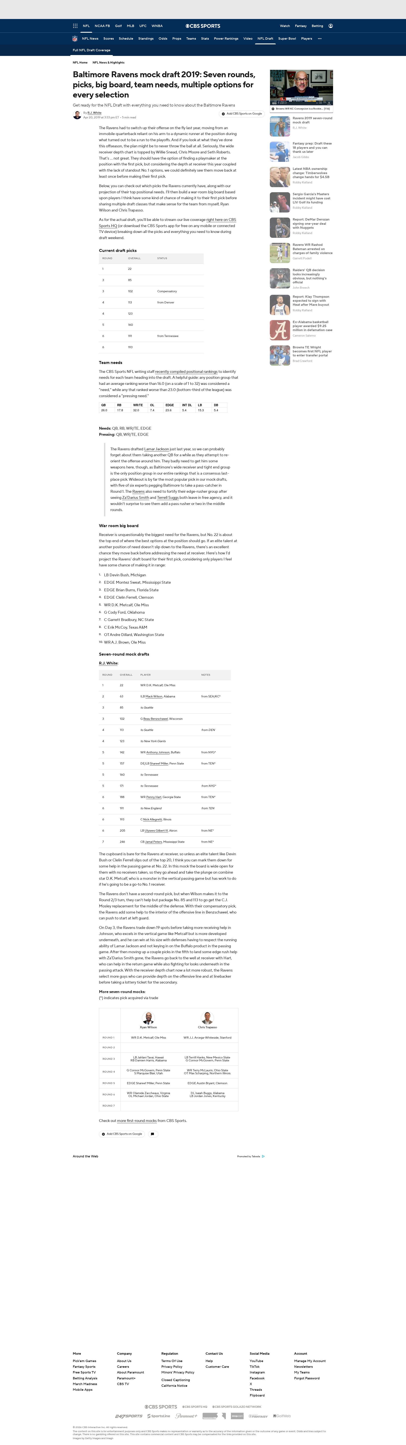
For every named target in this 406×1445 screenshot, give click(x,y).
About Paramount (130, 1372)
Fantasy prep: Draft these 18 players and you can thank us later (312, 147)
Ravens (138, 491)
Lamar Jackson (156, 449)
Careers (123, 1367)
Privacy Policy (171, 1367)
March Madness (85, 1384)
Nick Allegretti (152, 819)
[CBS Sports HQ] (194, 1406)
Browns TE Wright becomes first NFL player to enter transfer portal (312, 351)
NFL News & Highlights (109, 63)
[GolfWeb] (282, 1416)
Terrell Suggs (168, 497)
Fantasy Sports (84, 1367)
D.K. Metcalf (154, 685)
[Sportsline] (159, 1415)
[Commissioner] (214, 1414)
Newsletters (303, 1367)
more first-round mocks (137, 1120)
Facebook (257, 1378)
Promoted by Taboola (248, 1156)
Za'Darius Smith (135, 497)
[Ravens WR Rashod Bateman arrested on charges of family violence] (280, 253)
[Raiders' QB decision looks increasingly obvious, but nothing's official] (280, 278)
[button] (320, 38)
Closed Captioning (175, 1380)
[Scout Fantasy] (258, 1416)
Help (209, 1361)
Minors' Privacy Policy (177, 1372)
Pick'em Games (84, 1361)
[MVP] (237, 1414)
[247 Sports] (129, 1415)
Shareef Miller (159, 764)
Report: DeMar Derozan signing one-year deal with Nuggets (311, 223)
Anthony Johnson (158, 752)
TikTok (254, 1367)
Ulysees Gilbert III (156, 831)
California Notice (174, 1386)
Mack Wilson (153, 696)
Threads (256, 1390)
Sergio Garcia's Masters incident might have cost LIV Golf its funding (311, 198)
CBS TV (123, 1384)
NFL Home (80, 63)
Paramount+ (126, 1378)
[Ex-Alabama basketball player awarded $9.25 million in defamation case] (280, 330)
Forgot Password (307, 1378)
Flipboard (257, 1395)
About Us (124, 1361)
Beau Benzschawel (155, 719)
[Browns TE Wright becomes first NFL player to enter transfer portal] (280, 355)
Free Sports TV (84, 1372)
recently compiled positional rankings (186, 371)
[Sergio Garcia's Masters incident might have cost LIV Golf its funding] (280, 202)
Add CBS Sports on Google (244, 114)
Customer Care (217, 1367)
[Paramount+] (186, 1415)
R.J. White (95, 113)
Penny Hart (153, 797)
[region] (301, 87)
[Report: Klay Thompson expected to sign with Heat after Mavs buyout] (280, 305)
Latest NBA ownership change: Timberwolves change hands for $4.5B (311, 173)
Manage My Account (310, 1361)
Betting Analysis (85, 1378)
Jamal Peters (153, 842)
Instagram (257, 1372)
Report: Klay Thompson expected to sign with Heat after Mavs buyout (311, 301)
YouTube (256, 1361)
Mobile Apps (82, 1390)
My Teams (302, 1372)
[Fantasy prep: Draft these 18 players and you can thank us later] (280, 152)
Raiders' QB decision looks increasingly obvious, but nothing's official (309, 276)
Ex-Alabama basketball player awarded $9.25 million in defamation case (312, 326)
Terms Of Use (171, 1361)
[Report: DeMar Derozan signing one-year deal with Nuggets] (280, 228)
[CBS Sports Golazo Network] (236, 1406)
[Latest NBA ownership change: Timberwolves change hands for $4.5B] (280, 177)
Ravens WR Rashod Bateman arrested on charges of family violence (313, 249)
